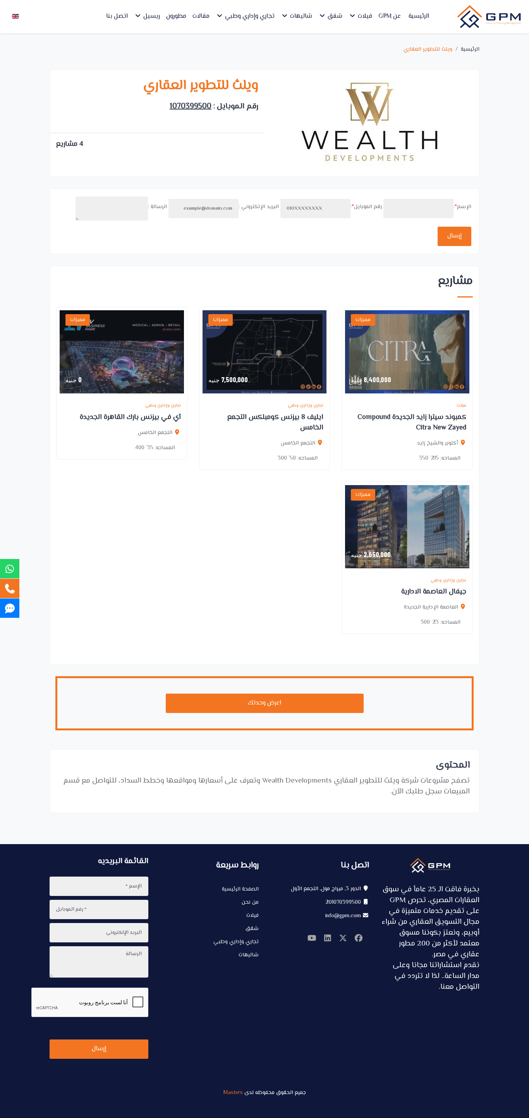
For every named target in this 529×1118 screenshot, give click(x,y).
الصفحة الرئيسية (240, 889)
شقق (334, 16)
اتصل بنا (117, 16)
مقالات (201, 16)
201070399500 (343, 902)
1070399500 (190, 107)
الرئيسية (419, 16)
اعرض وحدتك (264, 703)
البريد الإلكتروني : (259, 207)
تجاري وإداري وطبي (249, 16)
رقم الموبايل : (366, 207)
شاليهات (300, 16)
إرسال (454, 236)
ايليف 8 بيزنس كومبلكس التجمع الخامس (275, 422)
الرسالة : (157, 207)
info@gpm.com (343, 916)
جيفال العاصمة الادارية (433, 591)
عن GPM (389, 16)
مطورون (176, 16)
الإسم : (462, 207)
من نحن (250, 902)
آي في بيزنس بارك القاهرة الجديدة (130, 417)
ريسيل (151, 16)
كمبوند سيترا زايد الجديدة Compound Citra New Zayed (411, 422)
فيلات (364, 16)
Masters (233, 1093)
